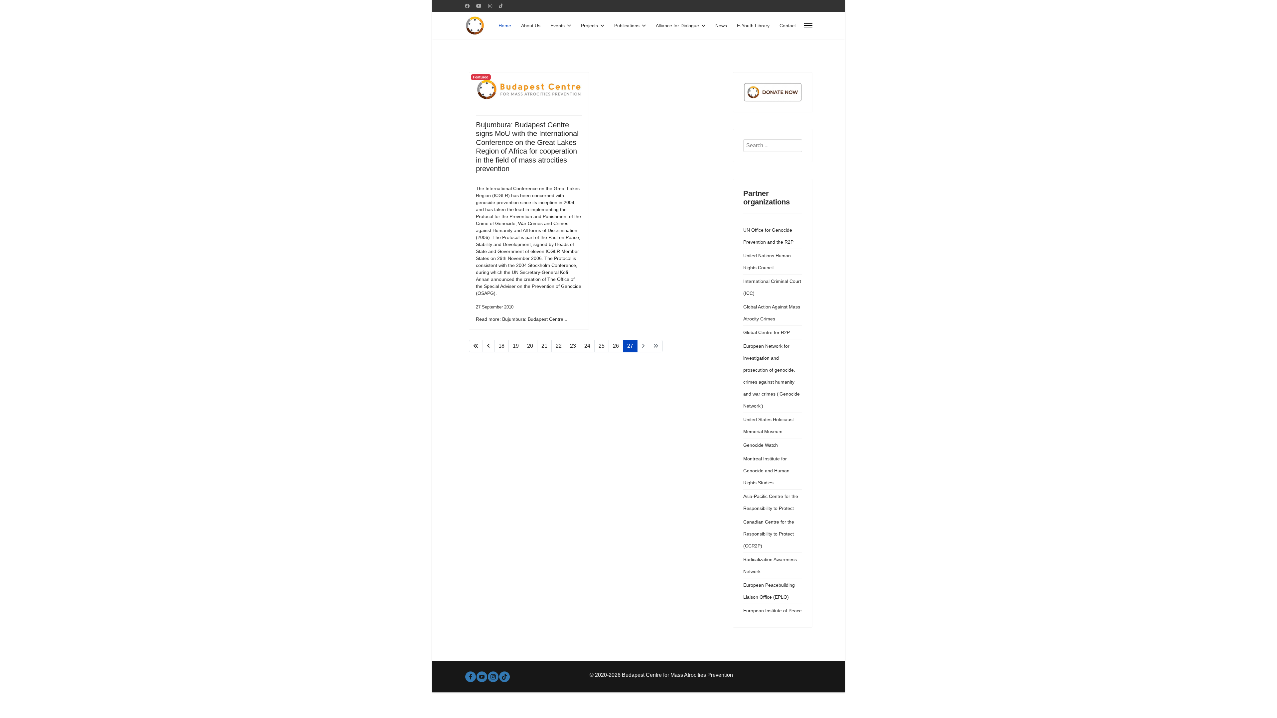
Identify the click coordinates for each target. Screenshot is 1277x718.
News (721, 25)
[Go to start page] (476, 346)
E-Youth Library (753, 25)
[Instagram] (490, 6)
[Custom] (501, 6)
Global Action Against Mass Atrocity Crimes (771, 312)
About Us (530, 25)
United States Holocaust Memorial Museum (768, 425)
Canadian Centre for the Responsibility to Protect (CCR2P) (768, 533)
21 (544, 346)
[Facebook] (467, 6)
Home (504, 25)
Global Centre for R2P (766, 332)
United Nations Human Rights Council (767, 261)
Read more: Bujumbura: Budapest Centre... (521, 319)
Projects (589, 25)
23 (573, 346)
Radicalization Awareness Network (770, 565)
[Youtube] (479, 6)
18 (501, 346)
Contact (788, 25)
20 (530, 346)
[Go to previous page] (489, 346)
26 (616, 346)
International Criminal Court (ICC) (772, 287)
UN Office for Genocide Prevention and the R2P (768, 236)
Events (557, 25)
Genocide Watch (760, 445)
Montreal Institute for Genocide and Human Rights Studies (766, 470)
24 (587, 346)
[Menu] (808, 25)
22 (559, 346)
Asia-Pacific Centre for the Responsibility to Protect (770, 502)
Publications (626, 25)
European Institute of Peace (772, 610)
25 (602, 346)
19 (516, 346)
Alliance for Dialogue (677, 25)
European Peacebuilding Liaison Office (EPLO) (769, 591)
